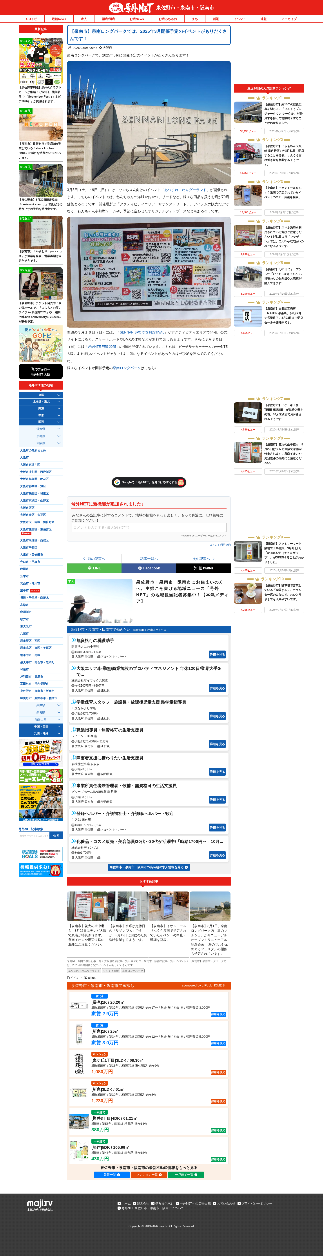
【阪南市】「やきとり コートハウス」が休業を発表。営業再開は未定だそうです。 (40, 256)
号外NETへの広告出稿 (195, 1203)
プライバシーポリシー (256, 1203)
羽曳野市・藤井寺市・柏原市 (38, 698)
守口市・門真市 (30, 561)
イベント (240, 19)
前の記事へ (96, 559)
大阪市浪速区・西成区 (34, 540)
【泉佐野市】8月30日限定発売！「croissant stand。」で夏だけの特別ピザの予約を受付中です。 (40, 204)
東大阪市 (26, 626)
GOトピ (31, 19)
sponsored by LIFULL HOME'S (203, 985)
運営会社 (143, 1203)
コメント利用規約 (220, 544)
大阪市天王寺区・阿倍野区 (37, 522)
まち (195, 19)
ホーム (126, 1203)
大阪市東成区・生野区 (34, 500)
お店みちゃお (168, 19)
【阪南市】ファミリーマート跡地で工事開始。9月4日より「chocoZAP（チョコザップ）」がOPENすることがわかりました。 (284, 553)
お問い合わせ (226, 1203)
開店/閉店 (108, 19)
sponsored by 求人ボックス (149, 629)
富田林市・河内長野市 (34, 683)
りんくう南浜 (111, 970)
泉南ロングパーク (127, 368)
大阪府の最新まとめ (33, 450)
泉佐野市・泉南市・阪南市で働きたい (100, 629)
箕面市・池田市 (30, 583)
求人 (84, 19)
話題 (216, 19)
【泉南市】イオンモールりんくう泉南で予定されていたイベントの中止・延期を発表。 (282, 192)
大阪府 (107, 47)
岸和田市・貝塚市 (31, 676)
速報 (264, 19)
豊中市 (29, 590)
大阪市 (24, 457)
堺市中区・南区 (30, 655)
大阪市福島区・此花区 (34, 479)
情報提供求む (164, 1203)
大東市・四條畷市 (31, 554)
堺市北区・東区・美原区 (36, 647)
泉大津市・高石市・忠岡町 (37, 662)
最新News (59, 19)
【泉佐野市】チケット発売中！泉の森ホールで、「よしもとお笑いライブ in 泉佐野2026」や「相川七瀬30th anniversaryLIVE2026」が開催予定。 (40, 312)
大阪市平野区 (28, 547)
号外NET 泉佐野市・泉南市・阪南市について (153, 1208)
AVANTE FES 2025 (102, 346)
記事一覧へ (149, 559)
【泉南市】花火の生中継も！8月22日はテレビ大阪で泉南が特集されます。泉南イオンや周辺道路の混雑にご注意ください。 (283, 454)
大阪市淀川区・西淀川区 (36, 472)
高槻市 (24, 605)
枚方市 (24, 619)
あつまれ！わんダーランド (185, 190)
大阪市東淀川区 (30, 464)
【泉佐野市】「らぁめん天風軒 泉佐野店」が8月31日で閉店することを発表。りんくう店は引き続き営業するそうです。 (284, 155)
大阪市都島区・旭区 (33, 486)
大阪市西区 (27, 507)
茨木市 (24, 576)
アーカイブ (289, 19)
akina (92, 977)
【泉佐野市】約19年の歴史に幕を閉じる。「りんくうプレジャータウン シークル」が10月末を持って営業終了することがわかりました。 (283, 113)
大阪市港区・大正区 (33, 514)
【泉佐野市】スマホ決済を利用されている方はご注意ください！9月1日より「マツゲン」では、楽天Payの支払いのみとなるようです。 (284, 237)
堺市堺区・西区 (30, 640)
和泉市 (24, 669)
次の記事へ (201, 559)
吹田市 (24, 569)
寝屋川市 (26, 612)
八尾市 (24, 633)
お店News (137, 19)
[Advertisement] (269, 54)
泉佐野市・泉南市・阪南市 (185, 7)
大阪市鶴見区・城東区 (34, 493)
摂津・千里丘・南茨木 (34, 597)
